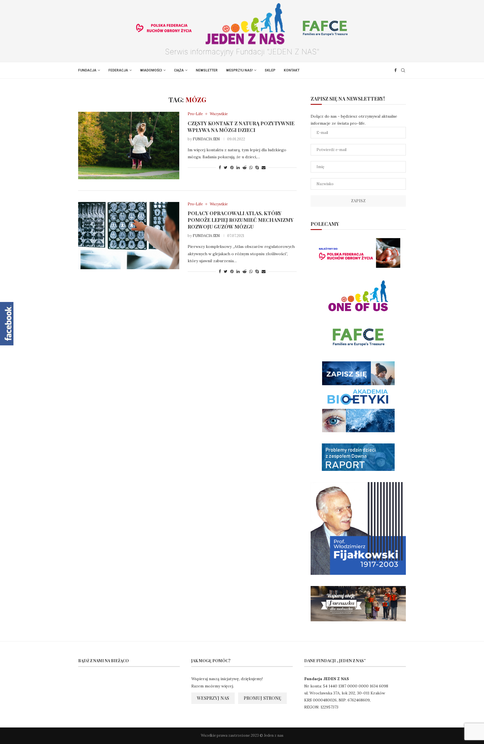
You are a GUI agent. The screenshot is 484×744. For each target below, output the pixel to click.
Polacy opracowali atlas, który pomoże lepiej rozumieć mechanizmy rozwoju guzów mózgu (241, 220)
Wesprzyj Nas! (239, 70)
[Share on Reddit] (244, 167)
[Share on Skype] (257, 167)
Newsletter (207, 70)
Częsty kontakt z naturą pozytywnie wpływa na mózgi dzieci (241, 126)
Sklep (270, 70)
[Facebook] (395, 70)
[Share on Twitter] (225, 167)
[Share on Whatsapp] (251, 167)
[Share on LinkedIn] (238, 167)
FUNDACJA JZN (206, 139)
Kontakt (291, 70)
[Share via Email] (264, 167)
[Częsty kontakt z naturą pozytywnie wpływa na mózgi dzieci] (128, 145)
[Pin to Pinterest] (232, 167)
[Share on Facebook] (220, 167)
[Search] (403, 70)
